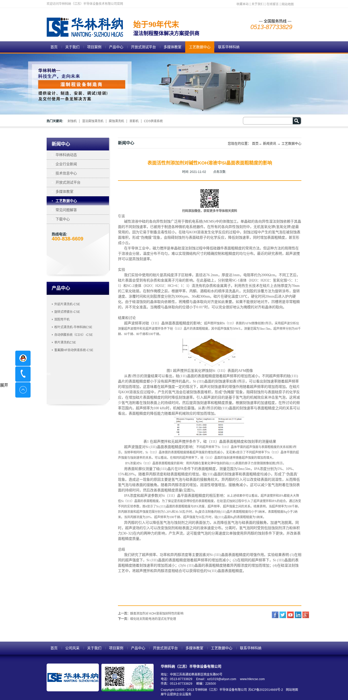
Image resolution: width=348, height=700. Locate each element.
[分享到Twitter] (282, 615)
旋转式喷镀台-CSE (67, 312)
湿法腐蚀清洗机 (92, 121)
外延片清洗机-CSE (67, 304)
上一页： (150, 613)
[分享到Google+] (305, 615)
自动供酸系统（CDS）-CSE (73, 335)
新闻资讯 (269, 143)
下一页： (147, 619)
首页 (54, 47)
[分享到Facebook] (275, 615)
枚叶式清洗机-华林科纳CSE (73, 327)
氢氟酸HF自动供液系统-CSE (73, 350)
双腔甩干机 (62, 319)
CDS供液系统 (153, 121)
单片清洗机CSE (65, 342)
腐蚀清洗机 (116, 121)
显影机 (134, 121)
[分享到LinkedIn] (298, 615)
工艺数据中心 (291, 143)
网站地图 (291, 690)
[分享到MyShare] (290, 615)
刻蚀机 (72, 121)
